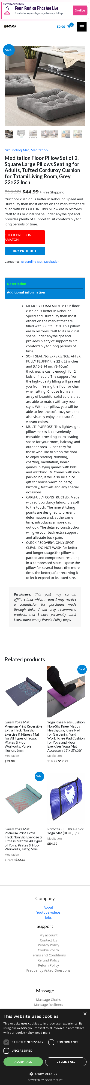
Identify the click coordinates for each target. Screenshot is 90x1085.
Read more (43, 1033)
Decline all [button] (66, 1062)
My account (48, 935)
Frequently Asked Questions (48, 970)
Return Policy (48, 965)
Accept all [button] (23, 1062)
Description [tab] (16, 283)
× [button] (85, 1014)
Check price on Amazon (18, 237)
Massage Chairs (48, 999)
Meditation (39, 150)
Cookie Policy (48, 950)
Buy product (25, 251)
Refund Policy (48, 960)
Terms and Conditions (48, 955)
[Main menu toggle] (82, 26)
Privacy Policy (48, 945)
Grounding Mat (17, 150)
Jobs (48, 917)
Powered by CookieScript (45, 1080)
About (48, 907)
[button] (45, 1073)
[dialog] (45, 1047)
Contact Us (48, 940)
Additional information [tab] (26, 292)
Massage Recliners (48, 1004)
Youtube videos (48, 912)
